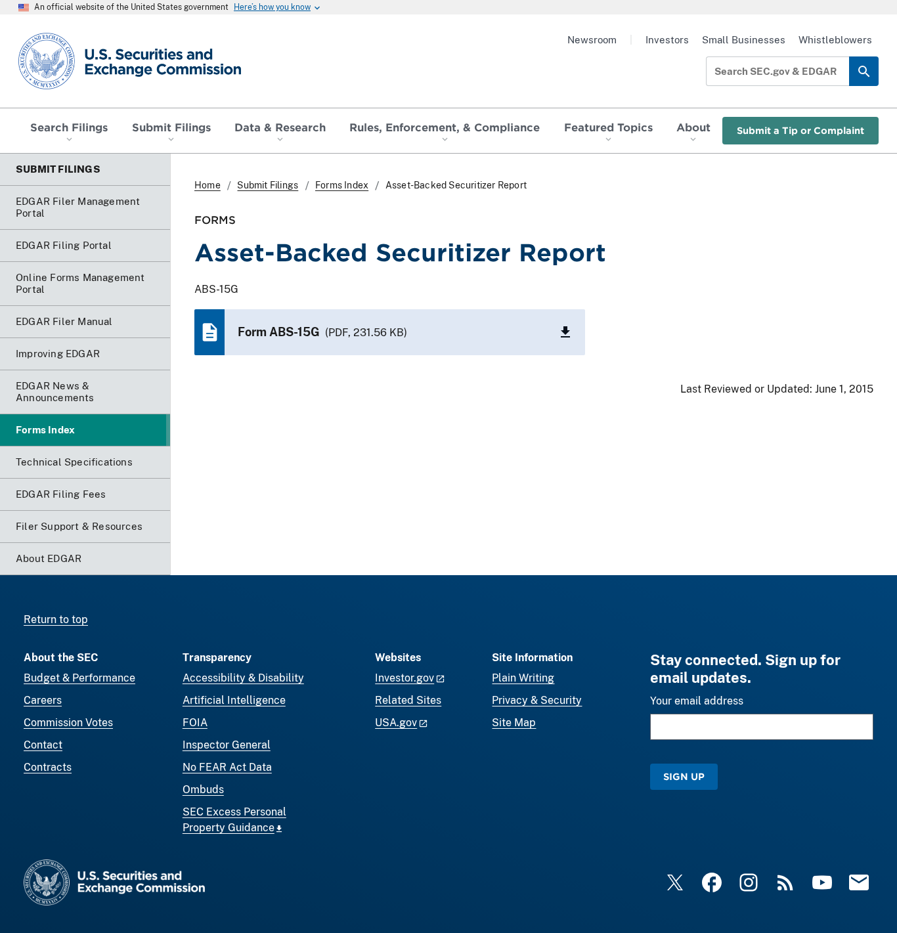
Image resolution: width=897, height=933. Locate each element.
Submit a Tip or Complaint (800, 130)
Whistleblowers (835, 39)
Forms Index (341, 185)
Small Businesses (743, 39)
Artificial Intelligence (234, 700)
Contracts (48, 767)
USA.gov (396, 722)
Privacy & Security (537, 700)
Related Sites (408, 700)
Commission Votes (68, 722)
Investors (667, 39)
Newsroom (592, 39)
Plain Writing (523, 678)
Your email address (696, 701)
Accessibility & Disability (243, 678)
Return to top (56, 619)
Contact (43, 745)
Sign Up (684, 776)
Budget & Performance (79, 678)
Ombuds (203, 789)
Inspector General (227, 745)
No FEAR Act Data (227, 767)
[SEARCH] (864, 71)
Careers (43, 700)
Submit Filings (267, 185)
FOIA (195, 722)
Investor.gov (404, 678)
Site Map (514, 722)
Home (207, 185)
